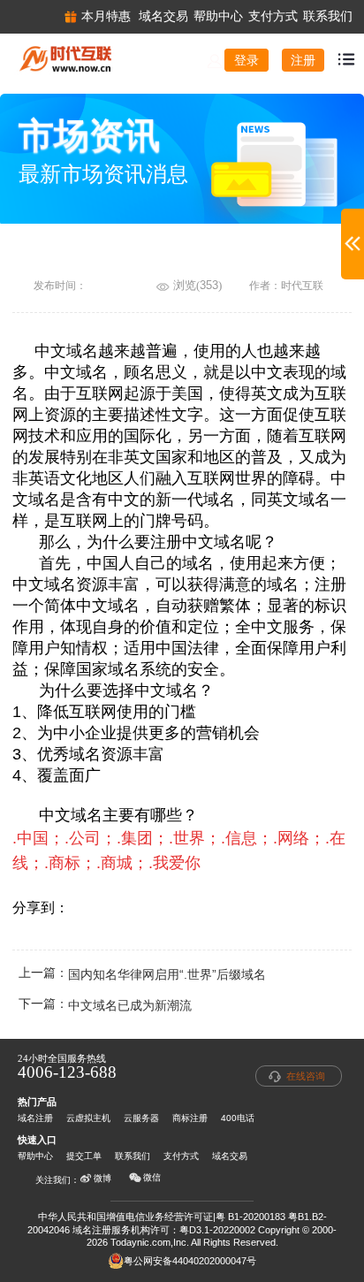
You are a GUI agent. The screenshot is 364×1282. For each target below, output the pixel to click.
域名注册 (35, 1118)
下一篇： (105, 1005)
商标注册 (190, 1118)
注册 (303, 60)
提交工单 (84, 1156)
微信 (152, 1177)
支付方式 (181, 1156)
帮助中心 (35, 1156)
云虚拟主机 (88, 1118)
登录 (246, 60)
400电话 (237, 1118)
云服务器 (141, 1118)
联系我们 (132, 1156)
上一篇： (142, 974)
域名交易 (229, 1156)
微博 (102, 1178)
